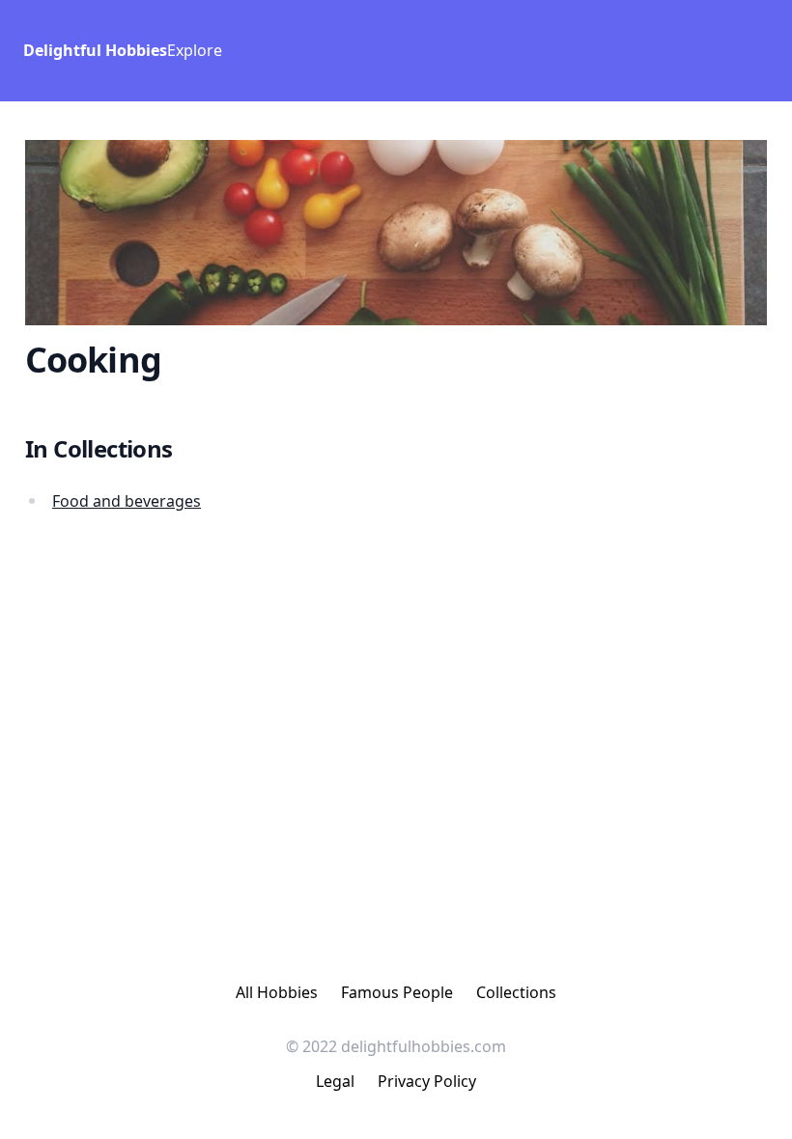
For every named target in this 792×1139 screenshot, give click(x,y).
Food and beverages (126, 501)
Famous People (397, 992)
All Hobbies (277, 992)
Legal (335, 1081)
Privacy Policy (427, 1081)
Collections (516, 992)
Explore (194, 50)
